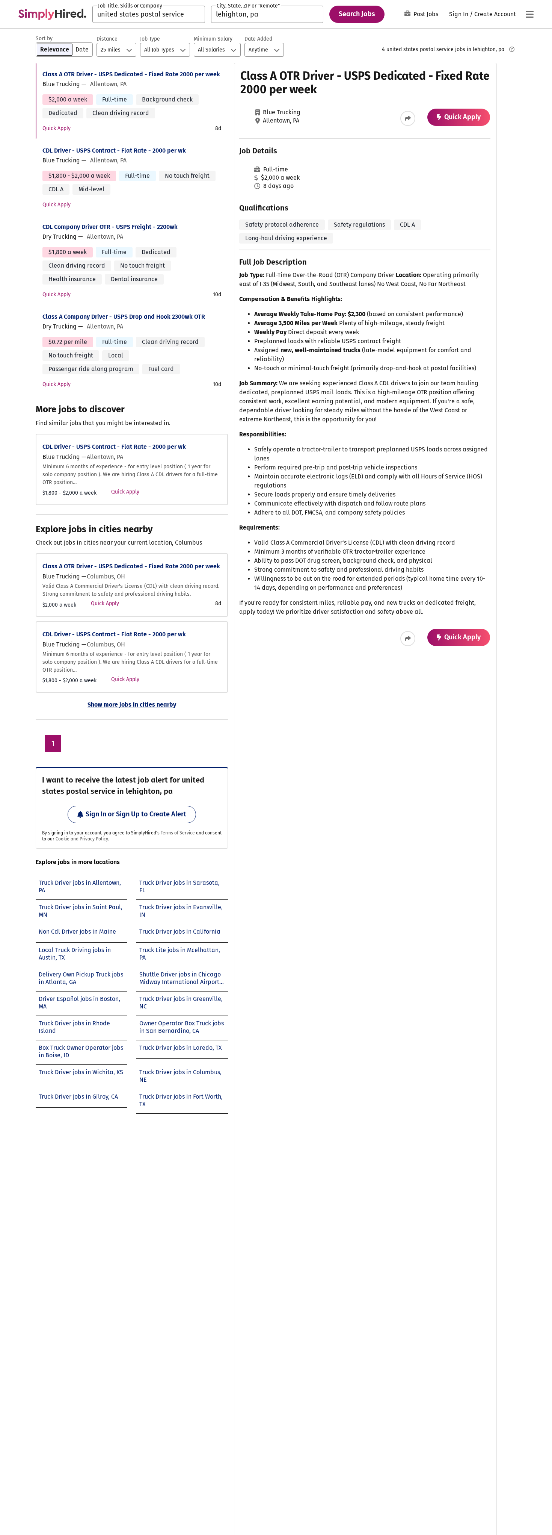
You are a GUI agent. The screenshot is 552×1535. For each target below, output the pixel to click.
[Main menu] (529, 14)
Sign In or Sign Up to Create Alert (136, 814)
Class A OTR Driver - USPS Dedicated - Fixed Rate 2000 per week (131, 74)
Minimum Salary (213, 39)
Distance (107, 39)
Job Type (150, 39)
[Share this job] (407, 118)
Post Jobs (425, 14)
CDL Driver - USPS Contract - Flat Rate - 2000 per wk (114, 150)
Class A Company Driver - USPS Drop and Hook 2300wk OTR (123, 316)
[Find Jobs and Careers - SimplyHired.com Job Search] (52, 14)
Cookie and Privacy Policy (82, 839)
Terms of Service (178, 833)
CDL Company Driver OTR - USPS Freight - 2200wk (110, 226)
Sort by (44, 38)
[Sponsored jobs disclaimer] (511, 49)
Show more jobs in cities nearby (131, 704)
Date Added (258, 39)
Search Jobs (357, 14)
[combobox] (148, 14)
